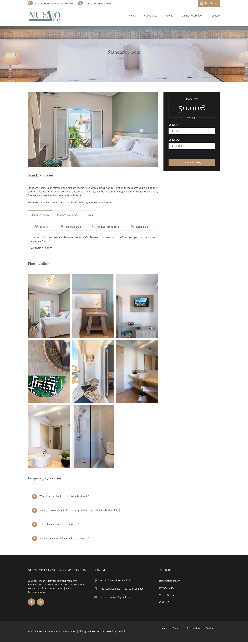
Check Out (174, 140)
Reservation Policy (169, 580)
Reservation (193, 628)
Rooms (177, 628)
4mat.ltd (122, 631)
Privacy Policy (166, 587)
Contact (210, 628)
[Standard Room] (49, 336)
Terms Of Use (167, 595)
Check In (173, 125)
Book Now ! (211, 3)
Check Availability (192, 162)
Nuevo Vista (160, 628)
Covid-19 (164, 602)
